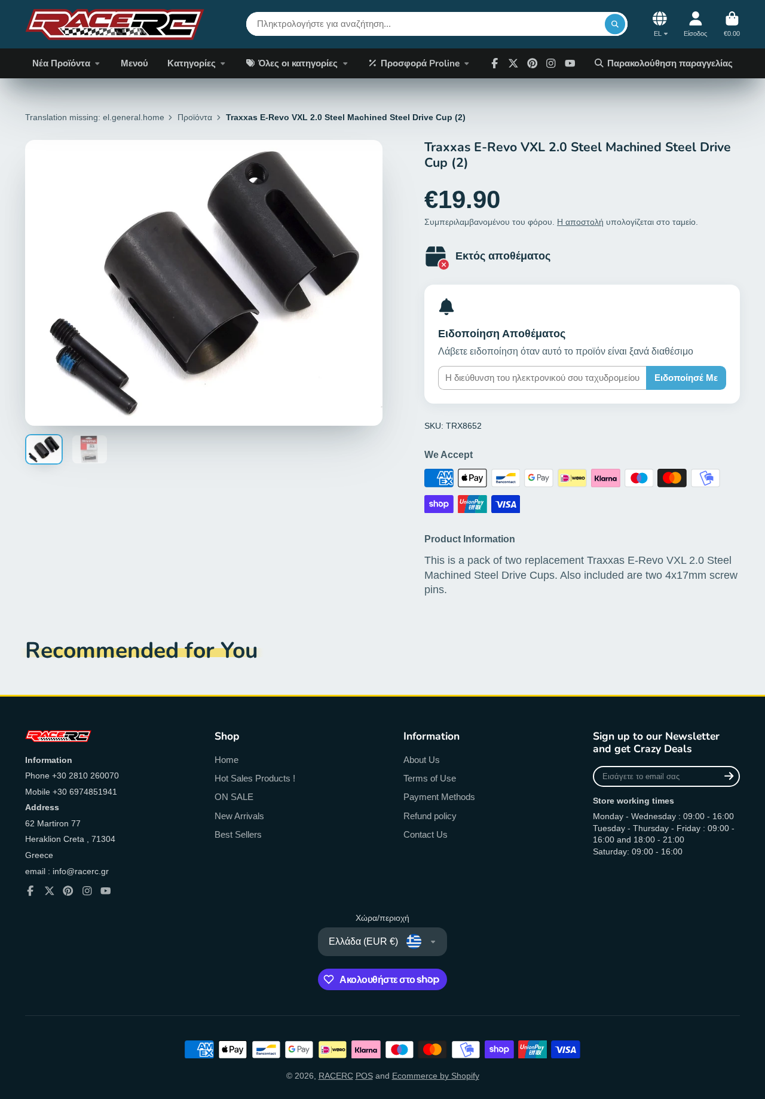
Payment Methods (439, 797)
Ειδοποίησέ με (686, 378)
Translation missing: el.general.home (94, 117)
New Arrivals (239, 816)
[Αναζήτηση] (615, 24)
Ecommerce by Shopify (435, 1075)
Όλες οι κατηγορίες (298, 63)
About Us (421, 760)
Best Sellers (238, 834)
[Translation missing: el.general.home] (114, 24)
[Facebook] (494, 63)
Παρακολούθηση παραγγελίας (670, 63)
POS (364, 1075)
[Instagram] (551, 63)
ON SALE (234, 797)
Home (226, 760)
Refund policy (430, 816)
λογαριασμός (695, 24)
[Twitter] (513, 63)
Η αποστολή (580, 222)
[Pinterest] (532, 63)
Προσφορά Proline (420, 63)
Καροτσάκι (732, 24)
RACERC (336, 1075)
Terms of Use (429, 778)
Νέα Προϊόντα (61, 63)
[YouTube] (105, 891)
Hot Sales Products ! (255, 778)
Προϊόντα (195, 117)
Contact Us (425, 834)
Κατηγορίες (191, 63)
